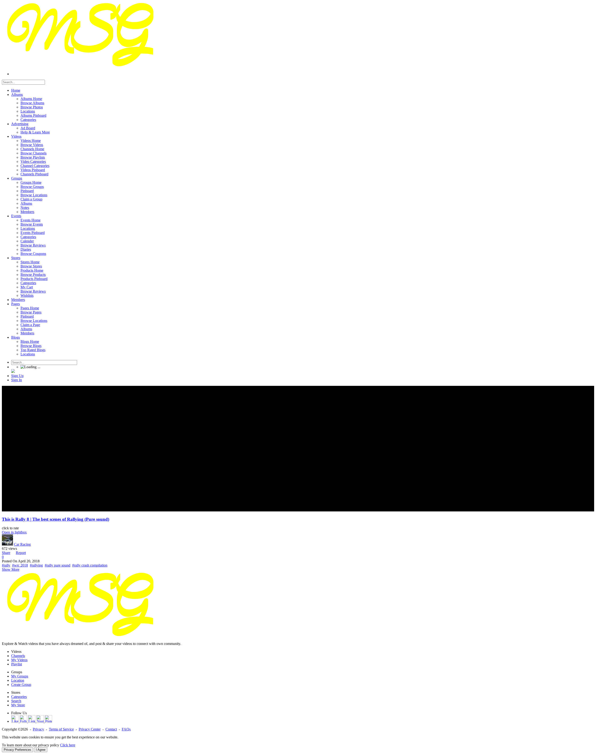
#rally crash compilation (89, 565)
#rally (6, 565)
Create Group (21, 685)
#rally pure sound (57, 565)
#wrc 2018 (20, 565)
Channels (18, 656)
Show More (10, 569)
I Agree (40, 749)
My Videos (19, 660)
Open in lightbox (14, 532)
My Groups (19, 676)
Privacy (38, 729)
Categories (19, 697)
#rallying (36, 565)
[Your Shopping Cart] (13, 372)
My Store (18, 705)
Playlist (16, 664)
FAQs (126, 729)
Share (6, 553)
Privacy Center (90, 729)
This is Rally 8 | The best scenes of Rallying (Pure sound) (55, 519)
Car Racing (22, 544)
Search (16, 701)
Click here (67, 745)
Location (17, 680)
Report (21, 553)
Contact (111, 729)
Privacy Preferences (17, 749)
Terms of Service (61, 729)
